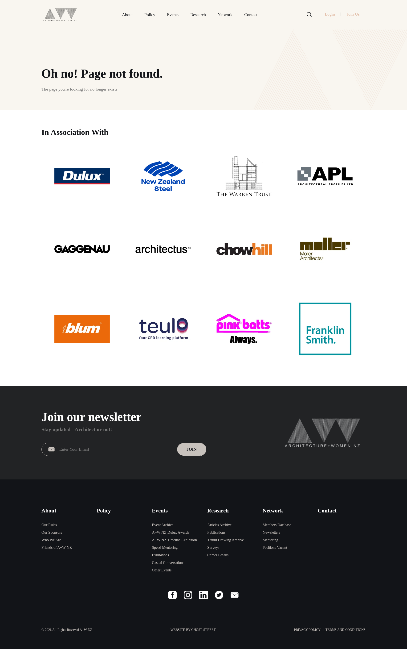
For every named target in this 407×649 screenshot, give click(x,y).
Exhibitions (160, 555)
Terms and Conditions (346, 630)
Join (192, 449)
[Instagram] (188, 595)
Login (330, 14)
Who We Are (51, 540)
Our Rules (49, 525)
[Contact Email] (234, 595)
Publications (216, 532)
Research (198, 14)
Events (173, 14)
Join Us (353, 14)
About (127, 14)
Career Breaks (217, 555)
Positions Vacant (275, 547)
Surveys (213, 547)
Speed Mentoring (165, 547)
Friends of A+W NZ (56, 547)
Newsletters (271, 532)
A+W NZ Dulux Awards (170, 532)
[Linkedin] (203, 595)
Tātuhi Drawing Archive (225, 540)
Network (225, 14)
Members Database (277, 525)
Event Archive (162, 525)
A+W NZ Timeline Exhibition (174, 540)
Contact (250, 14)
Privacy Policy (307, 630)
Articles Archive (219, 525)
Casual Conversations (168, 563)
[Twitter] (219, 595)
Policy (149, 14)
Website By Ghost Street (193, 630)
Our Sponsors (51, 532)
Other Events (161, 570)
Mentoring (270, 540)
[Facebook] (172, 595)
